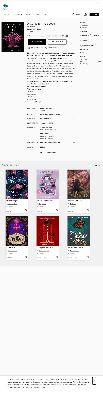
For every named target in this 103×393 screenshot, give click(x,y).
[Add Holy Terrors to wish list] (25, 257)
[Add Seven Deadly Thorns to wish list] (87, 257)
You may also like (10, 165)
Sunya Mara (42, 204)
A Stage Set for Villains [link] (45, 248)
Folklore (85, 40)
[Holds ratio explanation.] (66, 36)
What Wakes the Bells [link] (75, 201)
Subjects (6, 14)
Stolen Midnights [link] (12, 201)
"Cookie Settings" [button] (35, 385)
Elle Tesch (73, 204)
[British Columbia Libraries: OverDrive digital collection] (5, 7)
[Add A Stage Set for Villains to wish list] (56, 257)
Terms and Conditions (43, 380)
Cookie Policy (40, 387)
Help (97, 3)
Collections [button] (16, 14)
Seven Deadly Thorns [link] (75, 248)
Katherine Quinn (12, 204)
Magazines (30, 14)
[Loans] (85, 15)
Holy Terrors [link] (10, 248)
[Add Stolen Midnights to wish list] (25, 210)
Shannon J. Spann (44, 251)
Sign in (94, 14)
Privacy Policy (59, 380)
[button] (76, 15)
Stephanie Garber (35, 29)
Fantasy (84, 35)
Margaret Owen (12, 251)
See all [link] (97, 165)
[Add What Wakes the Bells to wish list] (87, 210)
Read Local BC (42, 14)
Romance (94, 35)
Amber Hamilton (74, 251)
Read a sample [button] (57, 42)
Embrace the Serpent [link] (44, 201)
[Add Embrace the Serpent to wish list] (56, 210)
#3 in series (31, 27)
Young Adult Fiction (88, 45)
